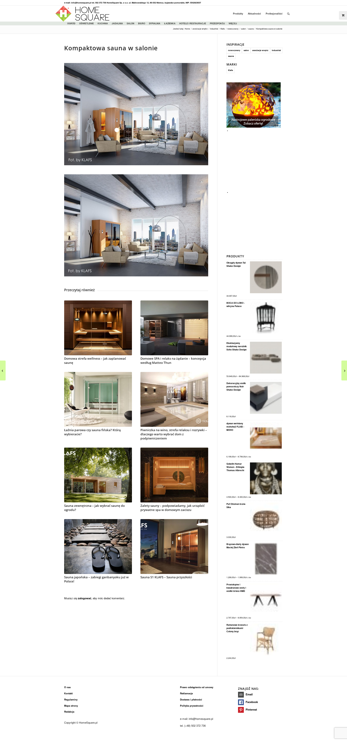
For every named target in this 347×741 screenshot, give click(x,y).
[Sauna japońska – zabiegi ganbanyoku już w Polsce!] (98, 546)
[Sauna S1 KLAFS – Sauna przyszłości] (174, 546)
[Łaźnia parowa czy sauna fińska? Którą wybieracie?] (98, 399)
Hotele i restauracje (192, 23)
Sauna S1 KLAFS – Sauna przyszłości (166, 577)
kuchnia (103, 23)
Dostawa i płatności (191, 699)
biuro (141, 23)
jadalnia (117, 23)
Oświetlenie (86, 23)
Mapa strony (71, 705)
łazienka (169, 23)
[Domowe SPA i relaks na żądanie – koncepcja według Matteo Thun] (174, 327)
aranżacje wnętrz (260, 50)
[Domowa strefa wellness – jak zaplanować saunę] (98, 327)
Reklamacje (186, 693)
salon (130, 23)
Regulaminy (71, 699)
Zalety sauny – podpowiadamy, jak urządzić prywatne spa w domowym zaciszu (172, 508)
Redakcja (69, 711)
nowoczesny (234, 50)
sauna (231, 56)
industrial (276, 50)
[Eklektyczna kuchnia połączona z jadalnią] (344, 370)
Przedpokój (217, 23)
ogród (71, 23)
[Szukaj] (288, 14)
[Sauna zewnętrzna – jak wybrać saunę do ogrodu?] (98, 475)
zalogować (84, 598)
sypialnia (154, 23)
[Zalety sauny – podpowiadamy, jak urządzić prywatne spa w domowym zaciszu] (174, 475)
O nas (67, 687)
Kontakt (68, 693)
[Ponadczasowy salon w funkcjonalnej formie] (3, 370)
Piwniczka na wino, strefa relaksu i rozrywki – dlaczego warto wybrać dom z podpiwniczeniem (173, 434)
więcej (233, 23)
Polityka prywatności (191, 705)
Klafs (230, 70)
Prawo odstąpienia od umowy (196, 687)
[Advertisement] (253, 155)
